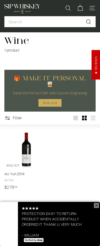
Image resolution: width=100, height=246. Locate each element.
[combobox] (50, 21)
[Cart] (80, 8)
